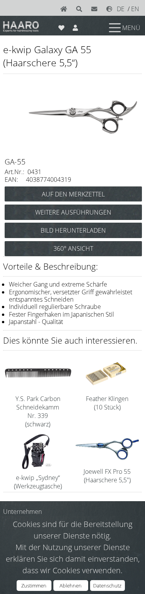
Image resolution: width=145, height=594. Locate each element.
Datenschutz (107, 585)
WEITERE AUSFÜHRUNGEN (73, 212)
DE (121, 9)
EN (135, 9)
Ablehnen (71, 585)
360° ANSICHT (73, 248)
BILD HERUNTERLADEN (73, 230)
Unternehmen (22, 511)
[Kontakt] (96, 9)
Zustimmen (33, 585)
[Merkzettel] (62, 26)
